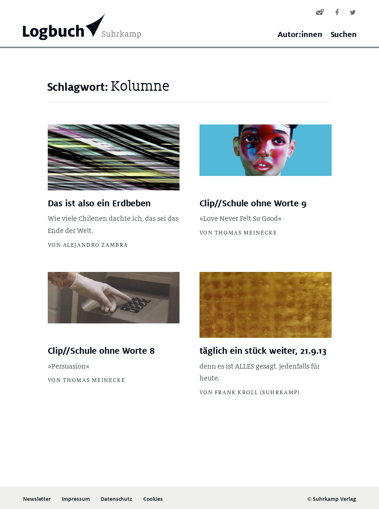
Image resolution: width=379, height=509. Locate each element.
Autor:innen (300, 34)
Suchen (344, 34)
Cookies (153, 499)
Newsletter (37, 499)
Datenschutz (116, 499)
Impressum (76, 499)
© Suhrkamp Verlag (331, 498)
